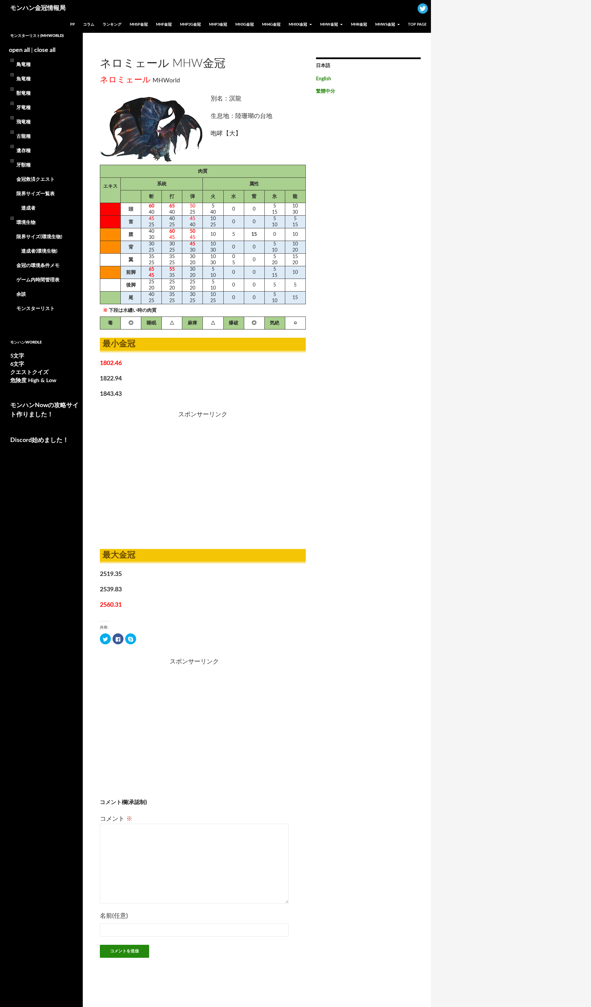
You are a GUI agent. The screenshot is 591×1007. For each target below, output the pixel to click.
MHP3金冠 (218, 24)
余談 (21, 294)
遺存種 (23, 150)
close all (44, 50)
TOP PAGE (417, 24)
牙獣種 (23, 165)
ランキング (112, 24)
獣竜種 (23, 93)
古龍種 (23, 136)
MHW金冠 (329, 24)
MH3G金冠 (244, 24)
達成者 (26, 208)
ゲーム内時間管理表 (38, 280)
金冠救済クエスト (35, 179)
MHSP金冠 (139, 24)
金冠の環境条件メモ (38, 265)
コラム (88, 24)
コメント (116, 819)
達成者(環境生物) (36, 251)
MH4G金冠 (271, 24)
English (323, 79)
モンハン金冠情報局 (38, 8)
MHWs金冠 (385, 24)
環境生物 (26, 222)
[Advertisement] (141, 478)
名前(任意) (114, 916)
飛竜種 (23, 122)
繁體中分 (325, 91)
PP (72, 24)
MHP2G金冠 (190, 24)
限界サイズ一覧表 (35, 193)
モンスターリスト (35, 308)
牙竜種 (23, 107)
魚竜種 (23, 79)
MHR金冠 (359, 24)
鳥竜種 (23, 64)
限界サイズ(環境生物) (39, 236)
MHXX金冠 (298, 24)
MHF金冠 (164, 24)
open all (19, 50)
